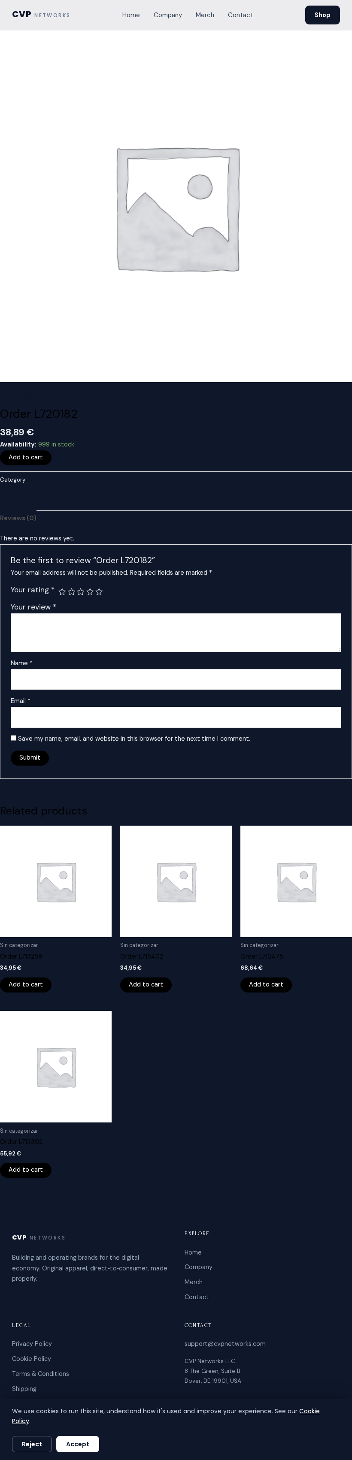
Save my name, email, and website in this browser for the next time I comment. (134, 739)
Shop (323, 15)
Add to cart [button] (26, 984)
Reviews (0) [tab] (18, 518)
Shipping (24, 1389)
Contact (240, 15)
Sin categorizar (21, 397)
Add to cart (26, 457)
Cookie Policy (31, 1359)
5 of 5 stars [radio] (99, 592)
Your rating (33, 589)
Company (168, 15)
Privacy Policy (32, 1344)
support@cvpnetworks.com (225, 1344)
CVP (41, 14)
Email (20, 701)
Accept (77, 1444)
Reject (32, 1444)
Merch (205, 15)
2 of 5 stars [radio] (72, 592)
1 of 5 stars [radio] (62, 592)
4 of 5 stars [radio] (90, 592)
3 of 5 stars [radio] (81, 592)
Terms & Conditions (40, 1374)
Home (131, 15)
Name (22, 663)
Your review (33, 607)
